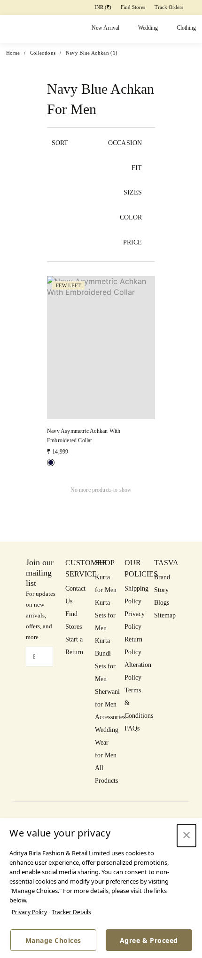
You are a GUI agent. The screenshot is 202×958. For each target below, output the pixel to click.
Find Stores (133, 7)
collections (43, 53)
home (13, 53)
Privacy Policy (29, 912)
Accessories (110, 717)
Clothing (186, 27)
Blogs (161, 602)
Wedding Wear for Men (106, 742)
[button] (101, 371)
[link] (101, 366)
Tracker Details (71, 912)
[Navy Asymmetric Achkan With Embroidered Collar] (50, 462)
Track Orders (169, 7)
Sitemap (165, 615)
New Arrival (105, 27)
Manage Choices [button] (53, 940)
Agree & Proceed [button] (149, 940)
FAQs (132, 728)
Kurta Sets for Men (105, 615)
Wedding (148, 27)
